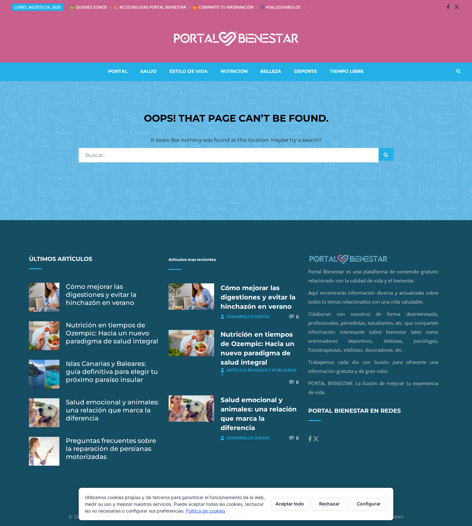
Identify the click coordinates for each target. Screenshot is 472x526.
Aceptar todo (289, 503)
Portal (117, 71)
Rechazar (329, 503)
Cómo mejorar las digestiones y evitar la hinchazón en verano (101, 294)
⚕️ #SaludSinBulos (280, 7)
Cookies (395, 516)
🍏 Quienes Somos (88, 7)
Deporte (305, 71)
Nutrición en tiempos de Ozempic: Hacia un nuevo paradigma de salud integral (112, 333)
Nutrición (234, 71)
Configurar (369, 503)
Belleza (270, 71)
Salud (148, 71)
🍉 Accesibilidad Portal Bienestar (150, 7)
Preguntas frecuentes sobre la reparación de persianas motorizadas (111, 449)
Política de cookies (205, 510)
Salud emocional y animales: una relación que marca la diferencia (112, 410)
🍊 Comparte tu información (223, 7)
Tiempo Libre (346, 71)
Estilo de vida (189, 71)
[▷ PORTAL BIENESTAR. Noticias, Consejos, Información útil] (236, 38)
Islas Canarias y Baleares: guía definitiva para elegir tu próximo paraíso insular (112, 372)
